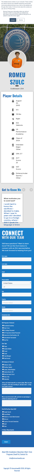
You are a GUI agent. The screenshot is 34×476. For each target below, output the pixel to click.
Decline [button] (21, 20)
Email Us (16, 454)
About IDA (5, 452)
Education (20, 452)
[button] (24, 190)
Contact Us (23, 454)
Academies (12, 452)
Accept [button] (13, 20)
